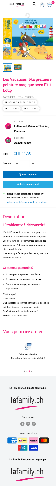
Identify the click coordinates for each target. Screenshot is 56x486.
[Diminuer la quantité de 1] (17, 163)
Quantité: (7, 163)
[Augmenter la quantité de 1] (33, 163)
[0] (49, 4)
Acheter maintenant (28, 184)
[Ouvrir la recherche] (34, 4)
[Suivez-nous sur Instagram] (28, 423)
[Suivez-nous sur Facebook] (22, 423)
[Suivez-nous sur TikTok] (34, 423)
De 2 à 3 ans (12, 109)
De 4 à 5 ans (31, 109)
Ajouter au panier (28, 174)
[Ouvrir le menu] (4, 5)
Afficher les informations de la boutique (27, 202)
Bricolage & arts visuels (20, 102)
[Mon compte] (42, 4)
